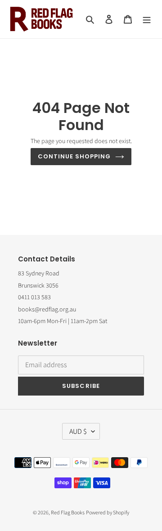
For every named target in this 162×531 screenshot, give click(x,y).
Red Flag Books (68, 512)
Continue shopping (74, 156)
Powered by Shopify (107, 512)
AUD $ (78, 431)
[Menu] (146, 19)
